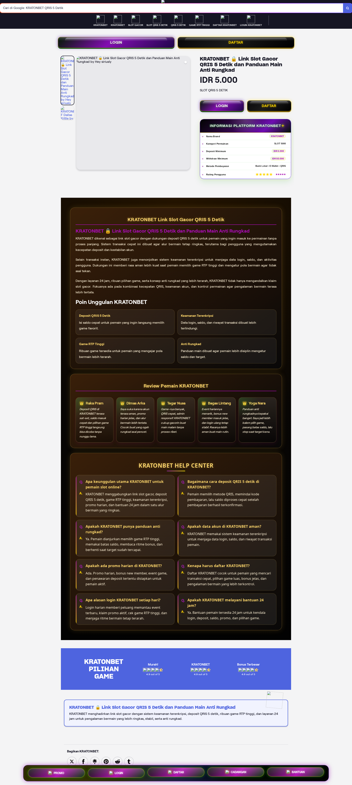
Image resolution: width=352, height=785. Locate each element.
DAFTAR (236, 42)
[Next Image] (187, 113)
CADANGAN (238, 772)
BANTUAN (298, 772)
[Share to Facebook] (83, 761)
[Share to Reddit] (117, 761)
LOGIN (116, 42)
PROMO (59, 773)
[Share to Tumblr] (129, 761)
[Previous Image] (79, 113)
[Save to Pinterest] (106, 761)
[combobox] (171, 8)
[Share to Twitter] (72, 761)
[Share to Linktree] (95, 761)
